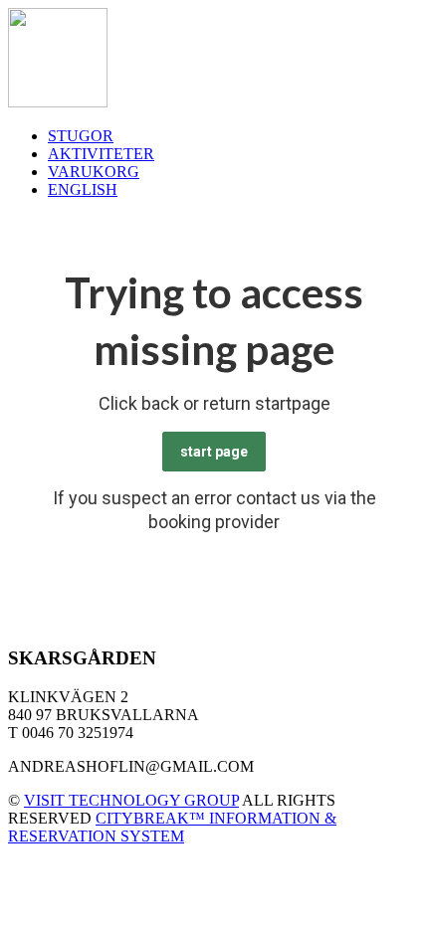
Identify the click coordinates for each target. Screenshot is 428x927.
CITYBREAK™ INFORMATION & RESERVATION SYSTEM (172, 827)
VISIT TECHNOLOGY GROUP (131, 800)
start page (214, 452)
